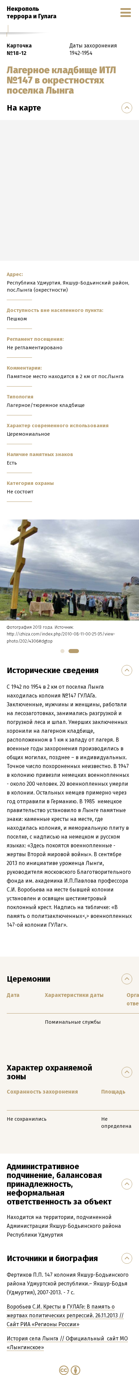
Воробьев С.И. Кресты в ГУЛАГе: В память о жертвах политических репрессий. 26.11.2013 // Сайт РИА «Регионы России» (65, 1315)
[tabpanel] (69, 581)
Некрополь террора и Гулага (31, 12)
